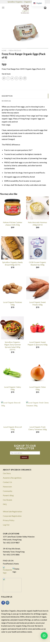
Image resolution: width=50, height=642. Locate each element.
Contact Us (7, 482)
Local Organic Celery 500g (12, 388)
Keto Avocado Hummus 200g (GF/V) (37, 223)
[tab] (25, 96)
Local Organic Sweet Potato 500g (37, 303)
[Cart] (45, 8)
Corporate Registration (12, 516)
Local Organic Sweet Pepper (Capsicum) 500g (37, 343)
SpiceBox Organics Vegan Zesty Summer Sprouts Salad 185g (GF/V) (12, 345)
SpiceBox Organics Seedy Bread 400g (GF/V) (12, 263)
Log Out (6, 525)
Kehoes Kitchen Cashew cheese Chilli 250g (12, 223)
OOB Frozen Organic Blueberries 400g (37, 263)
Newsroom (7, 486)
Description (7, 96)
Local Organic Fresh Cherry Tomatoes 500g (37, 428)
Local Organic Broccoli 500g (12, 428)
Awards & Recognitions (12, 478)
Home (4, 50)
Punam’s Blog (8, 495)
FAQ (5, 504)
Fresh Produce (15, 50)
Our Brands (7, 500)
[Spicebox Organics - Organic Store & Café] (25, 9)
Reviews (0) (6, 101)
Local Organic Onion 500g (37, 388)
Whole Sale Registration (12, 511)
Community (7, 491)
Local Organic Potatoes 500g (12, 303)
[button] (44, 635)
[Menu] (3, 7)
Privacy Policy (8, 520)
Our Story (7, 473)
